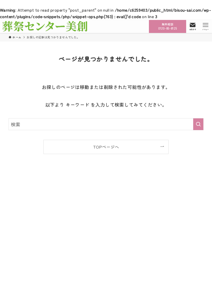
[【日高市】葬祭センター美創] (45, 26)
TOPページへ (106, 147)
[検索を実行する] (198, 124)
